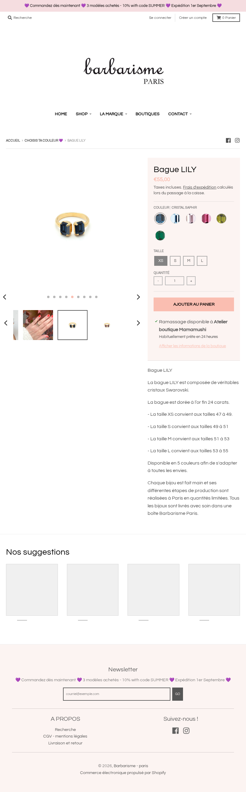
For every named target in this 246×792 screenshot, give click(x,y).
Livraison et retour (65, 743)
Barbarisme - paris (131, 766)
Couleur (175, 207)
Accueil (13, 140)
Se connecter (160, 18)
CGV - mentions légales (65, 736)
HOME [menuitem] (61, 114)
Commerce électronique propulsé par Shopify (123, 773)
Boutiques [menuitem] (148, 114)
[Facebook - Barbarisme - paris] (228, 140)
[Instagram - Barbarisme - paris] (237, 140)
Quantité (162, 272)
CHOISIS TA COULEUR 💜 (44, 140)
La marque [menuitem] (111, 114)
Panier (229, 18)
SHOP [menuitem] (82, 114)
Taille (159, 251)
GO (177, 694)
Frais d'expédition (199, 187)
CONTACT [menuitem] (178, 114)
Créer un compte (193, 18)
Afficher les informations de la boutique (192, 346)
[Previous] (6, 323)
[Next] (138, 297)
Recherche (65, 730)
